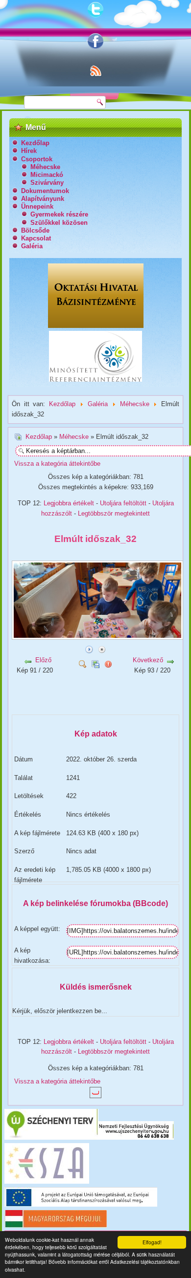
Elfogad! (152, 1242)
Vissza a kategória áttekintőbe (57, 463)
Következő (148, 660)
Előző (43, 660)
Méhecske (45, 167)
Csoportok (36, 159)
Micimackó (46, 174)
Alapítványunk (42, 198)
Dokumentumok (45, 191)
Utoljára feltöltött (123, 503)
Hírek (29, 150)
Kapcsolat (36, 238)
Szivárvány (47, 182)
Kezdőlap (35, 143)
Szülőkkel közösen (59, 222)
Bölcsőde (35, 230)
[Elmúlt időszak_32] (98, 636)
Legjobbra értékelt (69, 503)
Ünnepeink (37, 206)
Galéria (32, 246)
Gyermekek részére (59, 214)
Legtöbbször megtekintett (114, 513)
